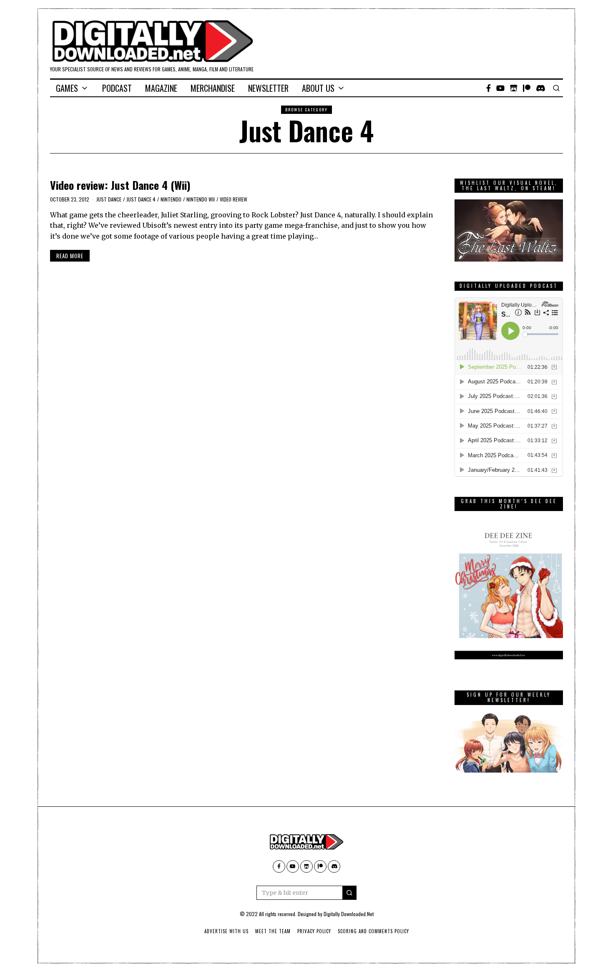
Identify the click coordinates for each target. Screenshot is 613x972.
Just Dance (108, 199)
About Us (318, 88)
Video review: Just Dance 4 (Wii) (120, 185)
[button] (349, 893)
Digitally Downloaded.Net (349, 913)
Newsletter (268, 88)
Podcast (117, 88)
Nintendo (171, 199)
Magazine (161, 88)
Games (67, 88)
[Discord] (541, 88)
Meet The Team (273, 931)
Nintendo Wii (200, 199)
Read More (69, 256)
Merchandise (213, 88)
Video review (233, 199)
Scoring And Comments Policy (373, 931)
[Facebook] (488, 88)
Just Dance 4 (141, 199)
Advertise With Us (226, 931)
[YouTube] (500, 88)
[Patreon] (527, 88)
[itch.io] (514, 88)
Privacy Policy (314, 931)
